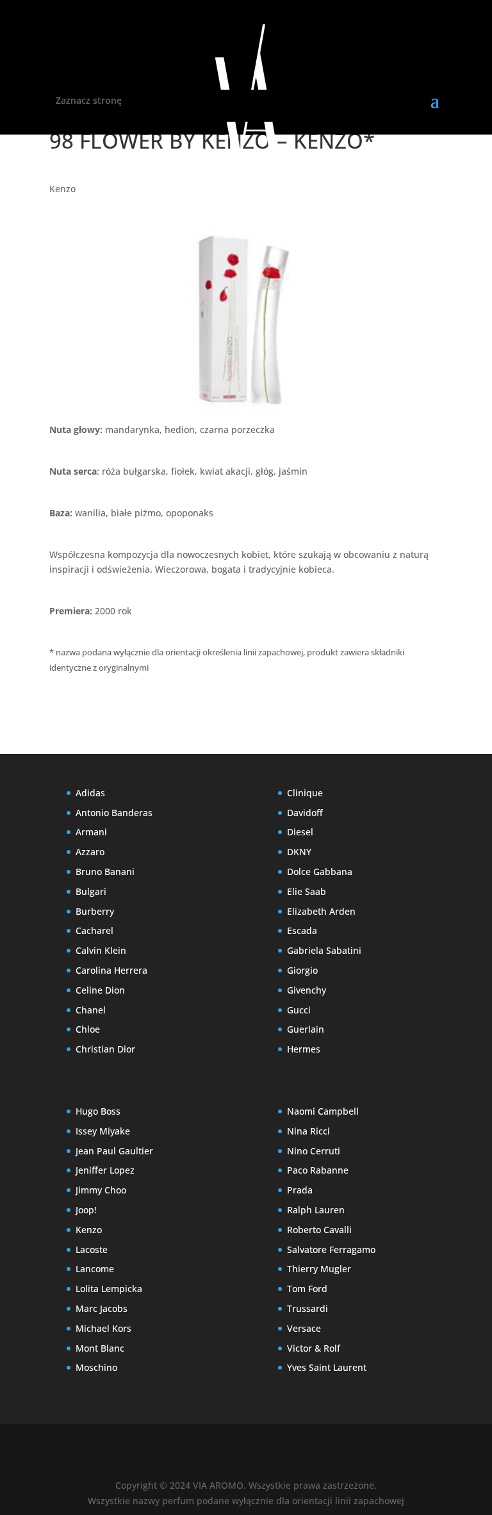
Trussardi (307, 1308)
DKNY (299, 852)
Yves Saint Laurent (326, 1367)
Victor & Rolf (313, 1348)
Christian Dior (105, 1049)
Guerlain (305, 1029)
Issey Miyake (103, 1131)
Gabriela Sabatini (324, 950)
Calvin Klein (101, 950)
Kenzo (62, 189)
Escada (302, 930)
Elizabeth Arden (321, 911)
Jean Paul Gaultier (114, 1151)
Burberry (95, 911)
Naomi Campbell (323, 1111)
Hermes (303, 1049)
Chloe (88, 1029)
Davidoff (305, 813)
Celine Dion (100, 990)
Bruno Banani (105, 871)
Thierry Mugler (319, 1269)
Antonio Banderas (114, 813)
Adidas (90, 793)
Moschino (96, 1367)
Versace (304, 1328)
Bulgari (91, 891)
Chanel (91, 1010)
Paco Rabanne (317, 1170)
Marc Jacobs (101, 1308)
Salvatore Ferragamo (331, 1249)
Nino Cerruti (313, 1151)
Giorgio (302, 970)
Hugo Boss (98, 1111)
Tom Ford (307, 1288)
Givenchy (306, 990)
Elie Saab (306, 891)
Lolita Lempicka (109, 1288)
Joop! (86, 1210)
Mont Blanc (100, 1348)
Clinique (305, 793)
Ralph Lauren (316, 1210)
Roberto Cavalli (319, 1230)
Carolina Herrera (111, 970)
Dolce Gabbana (319, 871)
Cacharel (94, 930)
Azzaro (90, 852)
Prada (300, 1190)
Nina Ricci (308, 1131)
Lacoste (92, 1249)
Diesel (300, 832)
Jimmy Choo (101, 1190)
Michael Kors (103, 1328)
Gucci (299, 1010)
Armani (91, 832)
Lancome (95, 1269)
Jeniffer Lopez (105, 1170)
